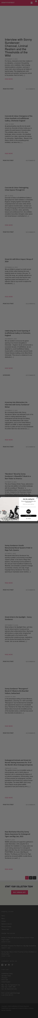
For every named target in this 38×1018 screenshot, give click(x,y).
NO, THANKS (28, 518)
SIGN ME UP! (28, 515)
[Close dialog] (37, 498)
